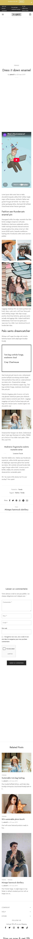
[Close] (31, 2)
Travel (4, 880)
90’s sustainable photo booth (13, 819)
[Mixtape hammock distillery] (16, 855)
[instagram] (14, 927)
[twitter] (9, 927)
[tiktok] (27, 927)
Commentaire (7, 602)
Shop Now (22, 3)
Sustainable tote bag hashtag (13, 778)
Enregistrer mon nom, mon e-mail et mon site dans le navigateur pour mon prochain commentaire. (15, 639)
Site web (4, 628)
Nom (5, 616)
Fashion (17, 493)
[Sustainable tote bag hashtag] (16, 762)
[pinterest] (18, 927)
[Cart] (30, 14)
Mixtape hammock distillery (13, 882)
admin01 (12, 74)
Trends (16, 65)
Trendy (22, 493)
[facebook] (5, 927)
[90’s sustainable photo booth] (16, 803)
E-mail (5, 623)
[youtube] (22, 927)
